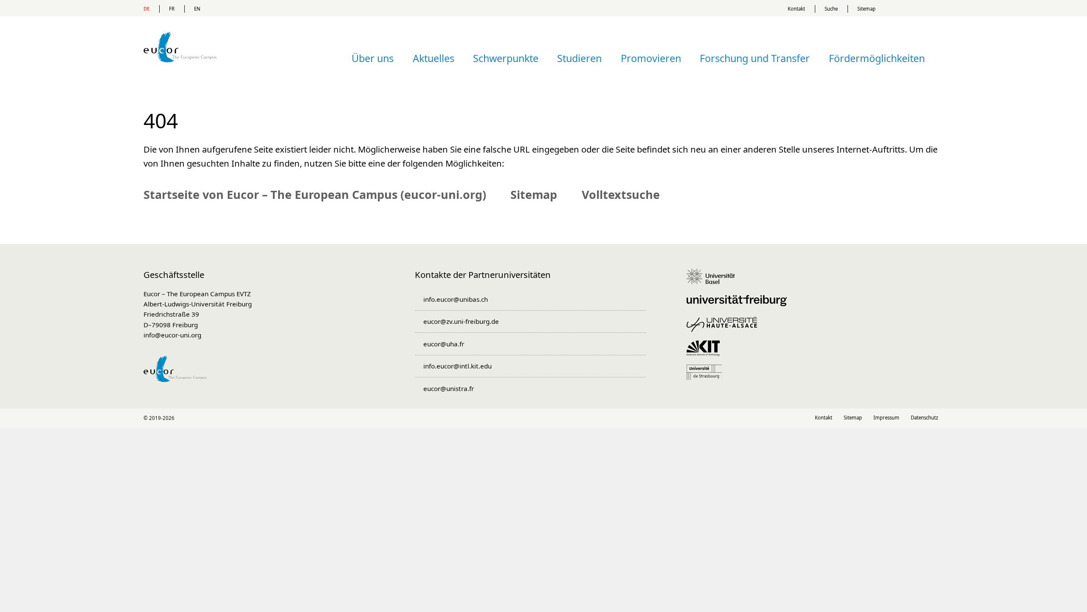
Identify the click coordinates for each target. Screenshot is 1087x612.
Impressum (886, 417)
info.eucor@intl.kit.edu (457, 366)
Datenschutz (924, 417)
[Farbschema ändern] (916, 8)
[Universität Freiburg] (740, 305)
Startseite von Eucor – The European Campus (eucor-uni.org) (315, 194)
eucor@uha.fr (443, 344)
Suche (831, 9)
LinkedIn (525, 418)
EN (197, 9)
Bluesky (561, 418)
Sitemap (866, 9)
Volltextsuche (621, 194)
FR (172, 9)
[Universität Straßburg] (707, 376)
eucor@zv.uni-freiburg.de (460, 321)
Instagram (544, 418)
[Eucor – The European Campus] (180, 75)
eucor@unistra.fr (448, 388)
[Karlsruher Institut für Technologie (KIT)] (706, 352)
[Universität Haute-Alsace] (725, 328)
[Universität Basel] (714, 280)
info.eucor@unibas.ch (455, 299)
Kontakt (796, 9)
